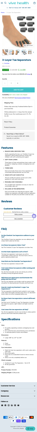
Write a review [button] (18, 214)
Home (2, 12)
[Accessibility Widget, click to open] (34, 216)
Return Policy (8, 122)
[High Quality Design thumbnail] (18, 52)
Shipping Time (8, 103)
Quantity (4, 79)
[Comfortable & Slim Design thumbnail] (30, 52)
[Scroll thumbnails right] (33, 52)
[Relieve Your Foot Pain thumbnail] (11, 52)
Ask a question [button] (18, 219)
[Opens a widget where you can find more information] (30, 429)
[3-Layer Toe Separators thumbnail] (5, 52)
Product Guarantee (10, 127)
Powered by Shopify (18, 428)
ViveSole (6, 63)
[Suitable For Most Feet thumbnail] (24, 52)
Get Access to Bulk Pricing (22, 98)
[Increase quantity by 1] (17, 83)
